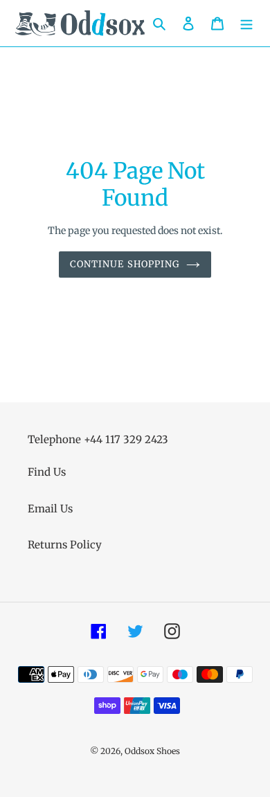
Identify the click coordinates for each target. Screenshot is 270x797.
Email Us (50, 508)
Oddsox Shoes (152, 751)
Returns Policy (65, 544)
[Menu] (246, 23)
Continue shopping (124, 264)
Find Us (47, 471)
